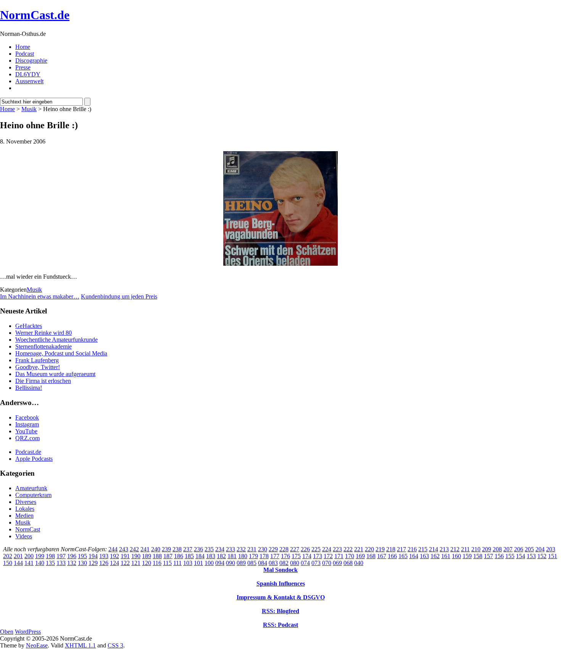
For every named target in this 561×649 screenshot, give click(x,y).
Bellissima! (28, 387)
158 (477, 556)
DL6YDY (27, 74)
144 (18, 563)
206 (518, 549)
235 (209, 549)
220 (369, 549)
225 (316, 549)
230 (262, 549)
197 (61, 556)
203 (550, 549)
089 (241, 563)
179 (253, 556)
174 (306, 556)
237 (187, 549)
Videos (23, 536)
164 (413, 556)
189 (146, 556)
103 (187, 563)
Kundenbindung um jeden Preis (119, 296)
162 (435, 556)
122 (125, 563)
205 (529, 549)
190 (135, 556)
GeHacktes (28, 326)
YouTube (26, 431)
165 (403, 556)
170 (349, 556)
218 (390, 549)
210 (475, 549)
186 (178, 556)
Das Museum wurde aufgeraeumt (55, 374)
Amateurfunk (31, 488)
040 (358, 563)
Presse (23, 67)
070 (326, 563)
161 (445, 556)
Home (22, 47)
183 (210, 556)
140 (39, 563)
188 (157, 556)
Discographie (31, 60)
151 (552, 556)
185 (189, 556)
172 (328, 556)
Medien (24, 515)
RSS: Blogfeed (280, 611)
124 (114, 563)
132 (71, 563)
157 (488, 556)
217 (401, 549)
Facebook (27, 417)
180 (242, 556)
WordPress (28, 631)
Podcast (24, 53)
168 (371, 556)
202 (7, 556)
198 (50, 556)
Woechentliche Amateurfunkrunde (56, 339)
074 (305, 563)
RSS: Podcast (280, 625)
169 (360, 556)
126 (103, 563)
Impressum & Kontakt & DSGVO (281, 597)
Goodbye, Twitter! (37, 367)
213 (444, 549)
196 (71, 556)
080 (294, 563)
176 (285, 556)
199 (39, 556)
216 (412, 549)
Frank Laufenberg (37, 360)
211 (465, 549)
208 (497, 549)
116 (157, 563)
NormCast (27, 529)
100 (209, 563)
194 (93, 556)
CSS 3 (115, 645)
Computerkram (33, 495)
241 (145, 549)
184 (200, 556)
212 (454, 549)
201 (18, 556)
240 (155, 549)
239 (166, 549)
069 (337, 563)
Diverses (25, 502)
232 (241, 549)
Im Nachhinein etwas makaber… (39, 296)
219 (380, 549)
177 (274, 556)
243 (123, 549)
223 (337, 549)
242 (134, 549)
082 (284, 563)
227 (294, 549)
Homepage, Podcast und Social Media (61, 353)
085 (251, 563)
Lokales (24, 508)
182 (221, 556)
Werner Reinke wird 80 (43, 332)
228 (284, 549)
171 (338, 556)
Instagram (27, 424)
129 (93, 563)
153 (531, 556)
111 (177, 563)
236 (198, 549)
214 (433, 549)
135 (50, 563)
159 (467, 556)
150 (7, 563)
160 (456, 556)
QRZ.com (27, 438)
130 (82, 563)
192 (114, 556)
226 (305, 549)
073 (316, 563)
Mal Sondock (280, 570)
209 (486, 549)
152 (541, 556)
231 (251, 549)
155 (509, 556)
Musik (29, 109)
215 (422, 549)
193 (103, 556)
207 (508, 549)
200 (29, 556)
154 (520, 556)
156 (499, 556)
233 (230, 549)
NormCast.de (34, 15)
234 (219, 549)
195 (82, 556)
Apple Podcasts (34, 458)
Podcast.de (28, 452)
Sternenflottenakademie (43, 346)
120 (146, 563)
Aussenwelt (29, 81)
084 (262, 563)
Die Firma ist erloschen (43, 381)
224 (326, 549)
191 (125, 556)
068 (348, 563)
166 (392, 556)
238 (177, 549)
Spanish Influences (280, 583)
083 (273, 563)
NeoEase (37, 645)
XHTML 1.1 (80, 645)
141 (29, 563)
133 (61, 563)
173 (317, 556)
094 (219, 563)
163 (424, 556)
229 (273, 549)
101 (198, 563)
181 (232, 556)
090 (230, 563)
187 (167, 556)
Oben (6, 631)
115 (167, 563)
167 (381, 556)
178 (264, 556)
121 (135, 563)
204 (540, 549)
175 (296, 556)
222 (348, 549)
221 (358, 549)
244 (113, 549)
